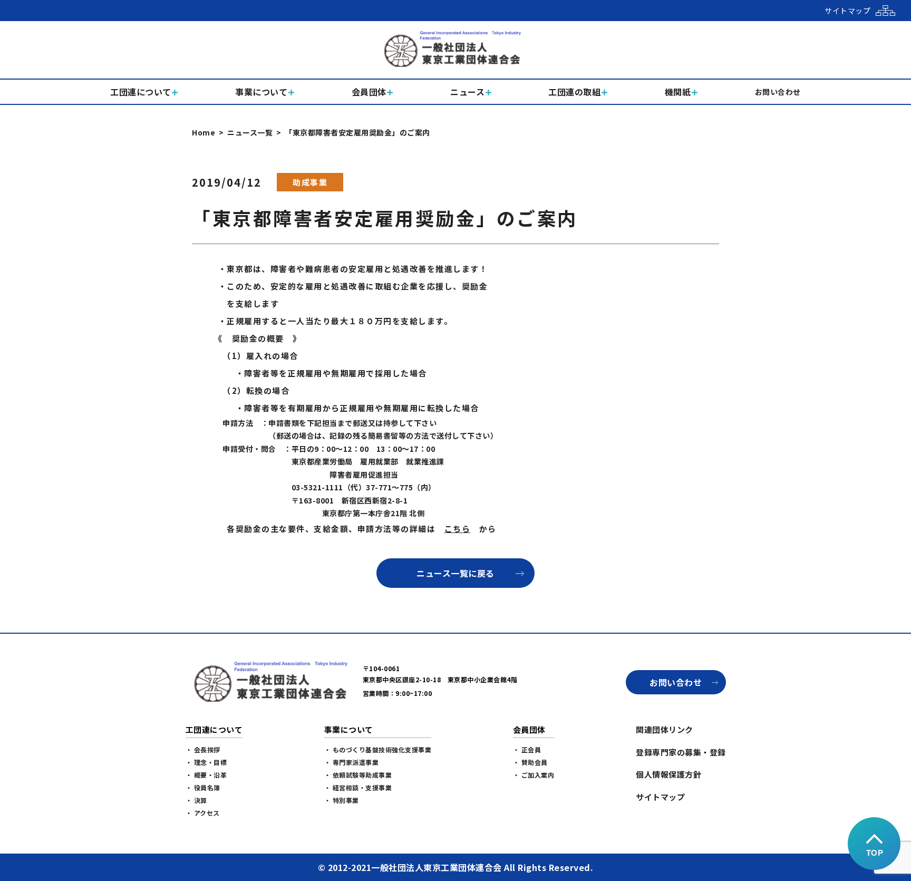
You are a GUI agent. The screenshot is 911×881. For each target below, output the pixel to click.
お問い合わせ (676, 682)
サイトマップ (660, 796)
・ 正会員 (527, 749)
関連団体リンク (664, 729)
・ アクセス (203, 812)
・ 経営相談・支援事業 (358, 787)
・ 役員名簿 (203, 787)
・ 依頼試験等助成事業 (358, 774)
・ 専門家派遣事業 (351, 762)
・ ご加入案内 (534, 774)
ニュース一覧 (250, 132)
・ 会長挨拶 (203, 749)
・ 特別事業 (341, 800)
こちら (457, 528)
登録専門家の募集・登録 (681, 752)
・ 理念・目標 (206, 762)
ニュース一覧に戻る (455, 573)
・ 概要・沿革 (206, 774)
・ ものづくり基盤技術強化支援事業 (378, 749)
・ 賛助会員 (530, 762)
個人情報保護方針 (668, 774)
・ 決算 (196, 800)
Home (203, 132)
